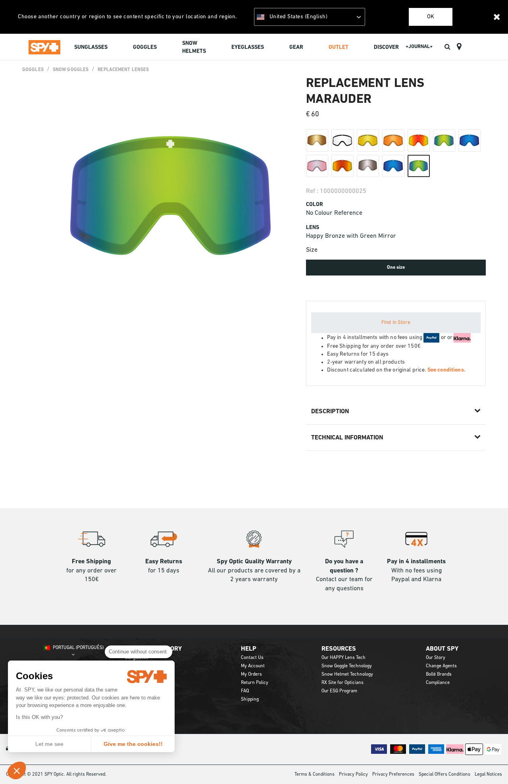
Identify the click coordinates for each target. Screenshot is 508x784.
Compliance (438, 682)
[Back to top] (489, 763)
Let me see (49, 744)
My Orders (251, 674)
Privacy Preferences (393, 774)
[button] (16, 770)
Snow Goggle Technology (346, 666)
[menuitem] (91, 48)
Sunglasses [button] (91, 47)
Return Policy (254, 682)
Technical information (347, 438)
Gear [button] (296, 47)
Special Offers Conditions (444, 774)
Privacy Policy (353, 774)
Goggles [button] (145, 47)
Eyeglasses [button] (247, 47)
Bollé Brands (439, 674)
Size (312, 250)
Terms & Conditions (314, 774)
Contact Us (252, 657)
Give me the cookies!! (133, 744)
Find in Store (395, 322)
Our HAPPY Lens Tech (343, 657)
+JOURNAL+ (419, 46)
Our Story (435, 657)
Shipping (250, 699)
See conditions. (446, 370)
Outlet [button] (338, 47)
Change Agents (441, 666)
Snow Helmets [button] (194, 47)
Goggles (33, 69)
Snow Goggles (71, 69)
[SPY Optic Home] (44, 47)
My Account (253, 666)
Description (330, 411)
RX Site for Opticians (342, 682)
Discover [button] (386, 47)
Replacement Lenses (123, 69)
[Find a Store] (459, 46)
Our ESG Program (339, 691)
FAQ (245, 691)
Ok (430, 17)
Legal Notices (488, 774)
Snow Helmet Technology (347, 674)
